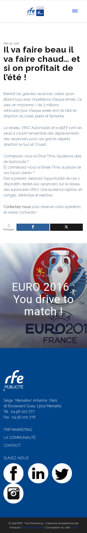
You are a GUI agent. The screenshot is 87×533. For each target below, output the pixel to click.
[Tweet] (66, 227)
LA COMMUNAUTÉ (19, 437)
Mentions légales (33, 527)
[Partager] (32, 227)
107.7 (63, 128)
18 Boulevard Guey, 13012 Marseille (32, 406)
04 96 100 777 (23, 411)
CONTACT (12, 445)
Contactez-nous (17, 207)
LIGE (75, 527)
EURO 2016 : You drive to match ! (43, 299)
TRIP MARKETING (17, 429)
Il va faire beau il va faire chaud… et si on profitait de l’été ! (41, 63)
